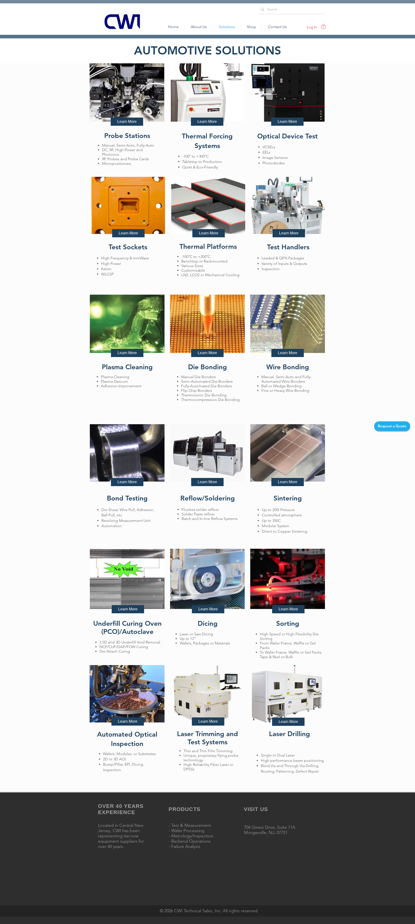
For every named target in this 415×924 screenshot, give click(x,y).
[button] (323, 26)
